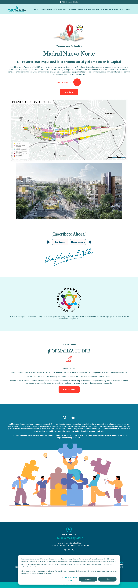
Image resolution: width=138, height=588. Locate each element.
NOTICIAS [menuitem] (104, 9)
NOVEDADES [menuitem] (113, 9)
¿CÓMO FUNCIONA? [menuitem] (60, 9)
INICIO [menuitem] (36, 9)
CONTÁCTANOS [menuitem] (124, 9)
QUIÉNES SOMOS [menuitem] (46, 9)
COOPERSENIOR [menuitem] (93, 9)
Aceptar (88, 579)
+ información (69, 389)
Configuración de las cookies (69, 579)
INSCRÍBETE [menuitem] (73, 9)
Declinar (107, 579)
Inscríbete (69, 92)
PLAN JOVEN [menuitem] (82, 9)
